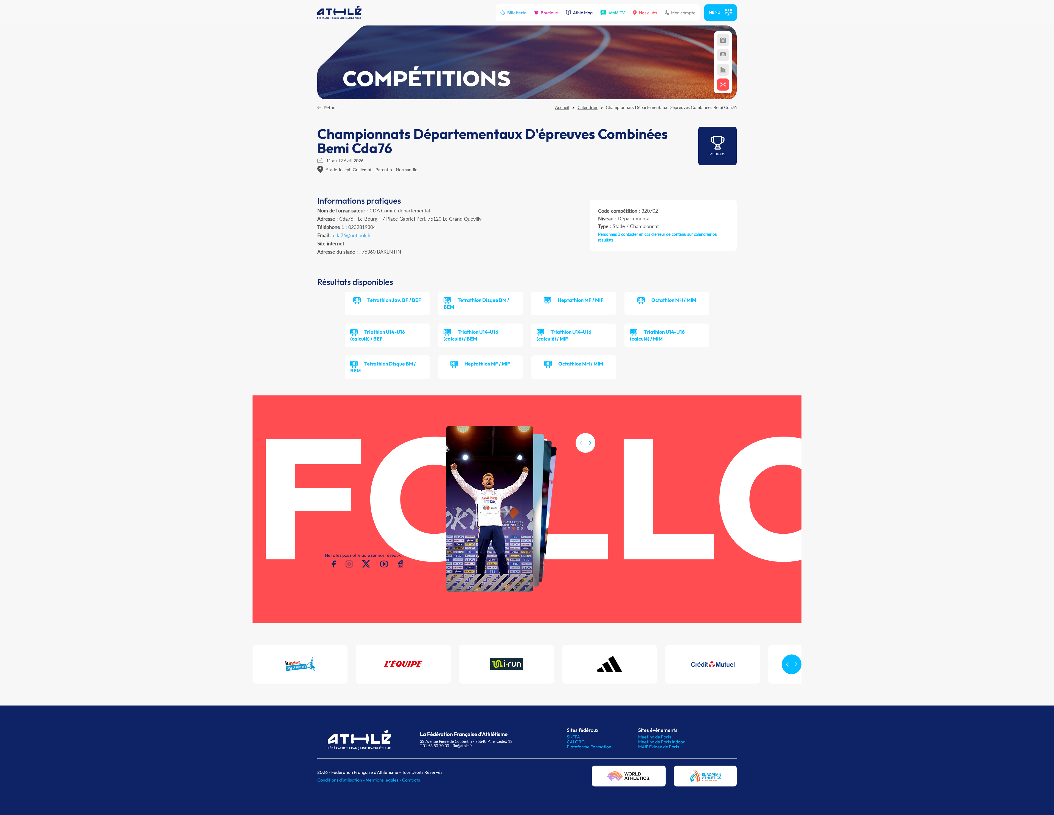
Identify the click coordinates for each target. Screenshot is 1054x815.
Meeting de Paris (654, 737)
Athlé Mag (583, 12)
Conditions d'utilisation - (341, 780)
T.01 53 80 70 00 (434, 745)
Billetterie (516, 12)
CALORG (576, 741)
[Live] (723, 84)
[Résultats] (723, 55)
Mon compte (683, 12)
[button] (590, 443)
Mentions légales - (384, 780)
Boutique (549, 12)
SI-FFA (573, 737)
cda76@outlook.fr (352, 235)
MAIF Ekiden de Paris (658, 746)
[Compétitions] (723, 40)
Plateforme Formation (589, 746)
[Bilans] (723, 70)
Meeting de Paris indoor (661, 741)
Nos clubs (648, 12)
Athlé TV (616, 12)
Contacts (411, 780)
